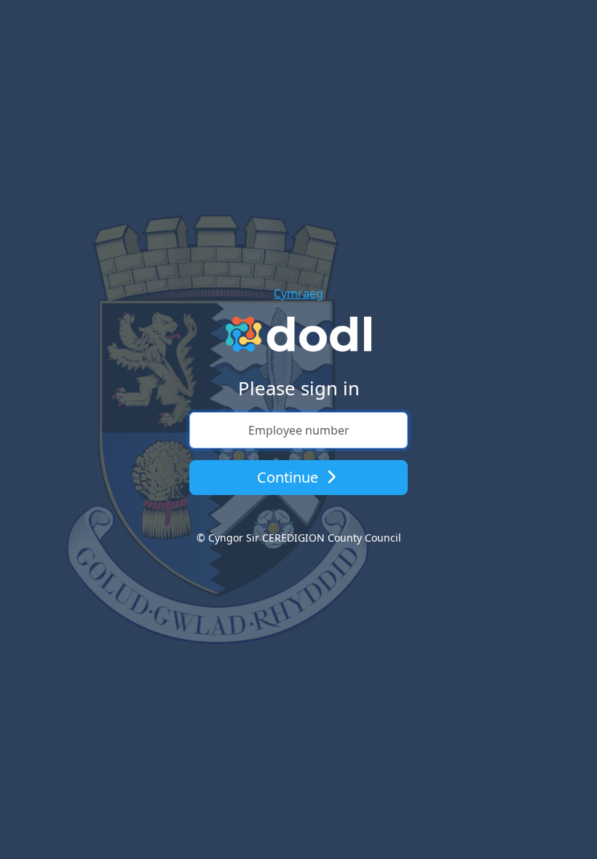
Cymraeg (298, 293)
